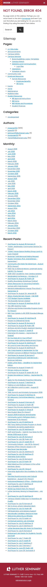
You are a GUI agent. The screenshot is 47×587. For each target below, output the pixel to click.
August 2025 (12, 179)
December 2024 (14, 198)
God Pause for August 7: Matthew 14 (21, 382)
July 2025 (11, 181)
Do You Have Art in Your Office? (20, 338)
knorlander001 (13, 135)
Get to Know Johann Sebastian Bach (21, 506)
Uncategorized (13, 117)
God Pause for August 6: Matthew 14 (21, 395)
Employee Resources (16, 76)
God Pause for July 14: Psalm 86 (20, 508)
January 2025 (13, 196)
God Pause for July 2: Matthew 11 (20, 543)
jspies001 (11, 130)
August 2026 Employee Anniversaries (22, 415)
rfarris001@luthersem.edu (17, 138)
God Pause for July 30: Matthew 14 (21, 429)
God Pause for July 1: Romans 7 (19, 546)
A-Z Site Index (13, 49)
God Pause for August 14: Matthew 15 (22, 343)
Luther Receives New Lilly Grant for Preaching (25, 528)
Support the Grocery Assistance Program (23, 407)
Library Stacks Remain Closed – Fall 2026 (23, 296)
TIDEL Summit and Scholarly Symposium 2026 (25, 392)
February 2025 (13, 193)
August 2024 (12, 208)
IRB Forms (15, 101)
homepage (26, 18)
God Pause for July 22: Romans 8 (20, 459)
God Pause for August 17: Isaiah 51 (20, 330)
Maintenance (13, 91)
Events (10, 86)
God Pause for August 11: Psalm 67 (20, 368)
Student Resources (15, 96)
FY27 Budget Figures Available (19, 298)
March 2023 (12, 233)
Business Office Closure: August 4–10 (22, 447)
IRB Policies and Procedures (22, 103)
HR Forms (19, 84)
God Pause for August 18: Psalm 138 (21, 326)
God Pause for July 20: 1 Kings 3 (19, 469)
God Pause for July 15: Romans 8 (20, 504)
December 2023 (14, 228)
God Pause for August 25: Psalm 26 (21, 279)
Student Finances (18, 106)
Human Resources (19, 79)
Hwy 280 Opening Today (17, 306)
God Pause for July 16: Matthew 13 (20, 496)
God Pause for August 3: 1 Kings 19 (20, 410)
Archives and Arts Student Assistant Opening (25, 328)
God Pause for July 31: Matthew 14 (20, 422)
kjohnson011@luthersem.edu (18, 133)
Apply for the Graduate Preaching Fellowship (24, 380)
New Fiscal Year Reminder (17, 449)
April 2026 (11, 159)
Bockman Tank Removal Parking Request (23, 256)
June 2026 (12, 154)
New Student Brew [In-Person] (19, 412)
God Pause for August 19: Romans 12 (21, 323)
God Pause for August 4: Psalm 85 (20, 405)
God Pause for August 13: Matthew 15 (21, 348)
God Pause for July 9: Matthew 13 (20, 526)
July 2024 (11, 211)
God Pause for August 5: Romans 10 (21, 402)
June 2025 (11, 183)
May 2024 (11, 216)
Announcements (14, 52)
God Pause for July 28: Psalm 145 (20, 439)
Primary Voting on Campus (18, 370)
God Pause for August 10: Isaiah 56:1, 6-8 (23, 373)
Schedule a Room (18, 71)
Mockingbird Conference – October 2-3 (23, 276)
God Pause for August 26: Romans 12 (21, 244)
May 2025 (11, 186)
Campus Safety (14, 54)
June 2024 (12, 213)
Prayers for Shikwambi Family (19, 321)
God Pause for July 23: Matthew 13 (20, 454)
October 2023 (13, 230)
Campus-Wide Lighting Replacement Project (25, 340)
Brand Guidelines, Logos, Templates (25, 59)
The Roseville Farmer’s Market (19, 301)
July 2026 (11, 151)
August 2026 (12, 149)
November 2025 (14, 171)
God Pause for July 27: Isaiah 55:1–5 (21, 442)
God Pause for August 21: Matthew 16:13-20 (24, 303)
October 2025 (13, 174)
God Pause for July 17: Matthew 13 (20, 484)
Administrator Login (23, 580)
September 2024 (14, 206)
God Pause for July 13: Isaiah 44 (19, 518)
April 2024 (11, 218)
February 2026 (13, 164)
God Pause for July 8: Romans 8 (20, 531)
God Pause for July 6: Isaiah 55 (19, 541)
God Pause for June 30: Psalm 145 (20, 548)
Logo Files (20, 66)
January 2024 (13, 225)
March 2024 (12, 221)
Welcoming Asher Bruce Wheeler (20, 516)
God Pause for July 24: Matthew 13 (21, 452)
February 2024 (13, 223)
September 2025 (14, 176)
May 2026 (11, 156)
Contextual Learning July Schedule (21, 521)
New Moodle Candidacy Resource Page (22, 513)
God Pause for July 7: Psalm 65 (19, 538)
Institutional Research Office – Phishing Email (25, 481)
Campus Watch (18, 61)
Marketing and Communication (24, 64)
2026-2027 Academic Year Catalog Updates (25, 274)
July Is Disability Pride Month (18, 486)
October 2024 (13, 203)
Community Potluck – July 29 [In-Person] (23, 444)
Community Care (14, 74)
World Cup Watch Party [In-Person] (21, 489)
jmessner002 (12, 128)
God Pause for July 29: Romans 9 (20, 437)
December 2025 (14, 169)
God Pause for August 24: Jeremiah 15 (22, 293)
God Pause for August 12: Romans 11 (21, 355)
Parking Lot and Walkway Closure (20, 385)
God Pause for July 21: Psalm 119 (19, 462)
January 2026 (13, 166)
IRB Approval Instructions (21, 98)
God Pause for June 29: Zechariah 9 (21, 551)
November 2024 (14, 201)
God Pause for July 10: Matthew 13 (20, 523)
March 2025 (12, 191)
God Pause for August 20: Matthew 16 (22, 318)
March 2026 (12, 161)
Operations (16, 69)
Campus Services (14, 56)
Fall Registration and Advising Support (22, 511)
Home (10, 89)
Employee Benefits (23, 81)
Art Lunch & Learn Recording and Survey (23, 345)
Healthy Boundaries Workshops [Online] (23, 281)
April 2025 (11, 188)
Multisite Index (13, 93)
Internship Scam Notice (16, 457)
